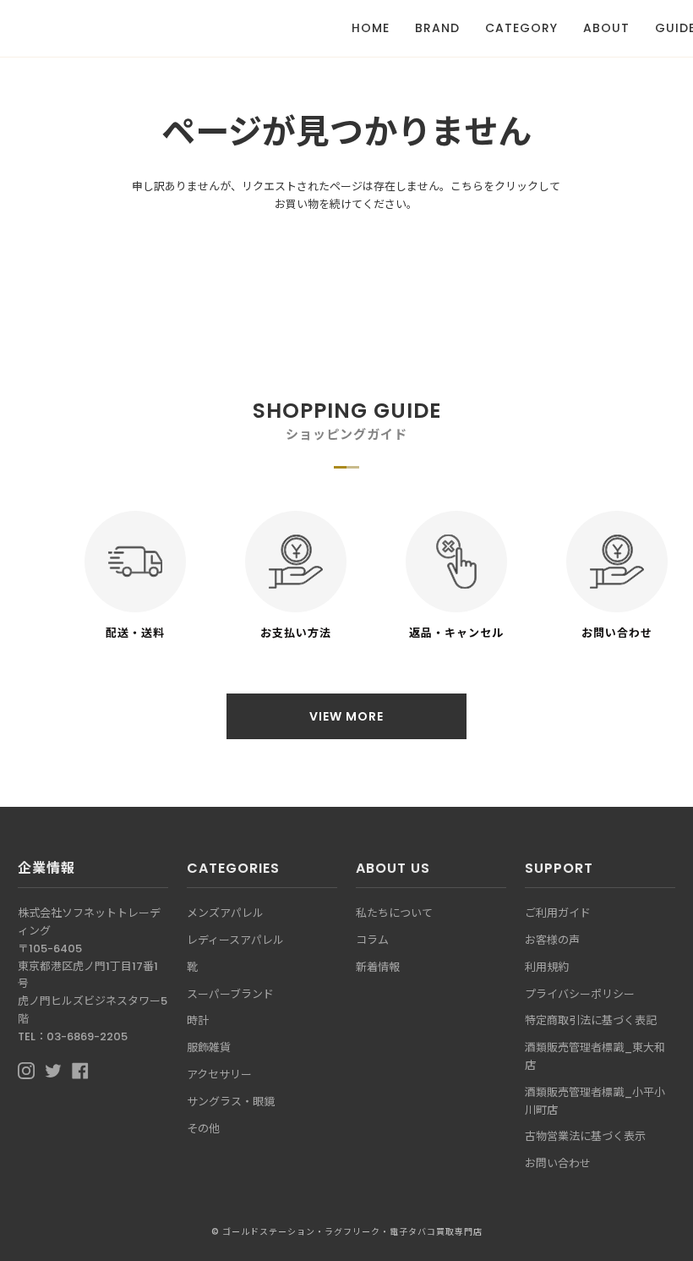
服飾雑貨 (209, 1047)
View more (346, 716)
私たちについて (394, 913)
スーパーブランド (230, 994)
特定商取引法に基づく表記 (591, 1020)
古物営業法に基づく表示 (585, 1136)
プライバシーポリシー (580, 994)
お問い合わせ (558, 1163)
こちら (466, 186)
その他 (203, 1129)
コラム (372, 940)
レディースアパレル (235, 940)
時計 (198, 1020)
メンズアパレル (225, 913)
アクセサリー (219, 1074)
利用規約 (547, 967)
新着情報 (378, 967)
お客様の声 (552, 940)
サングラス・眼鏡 (231, 1102)
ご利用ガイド (558, 913)
